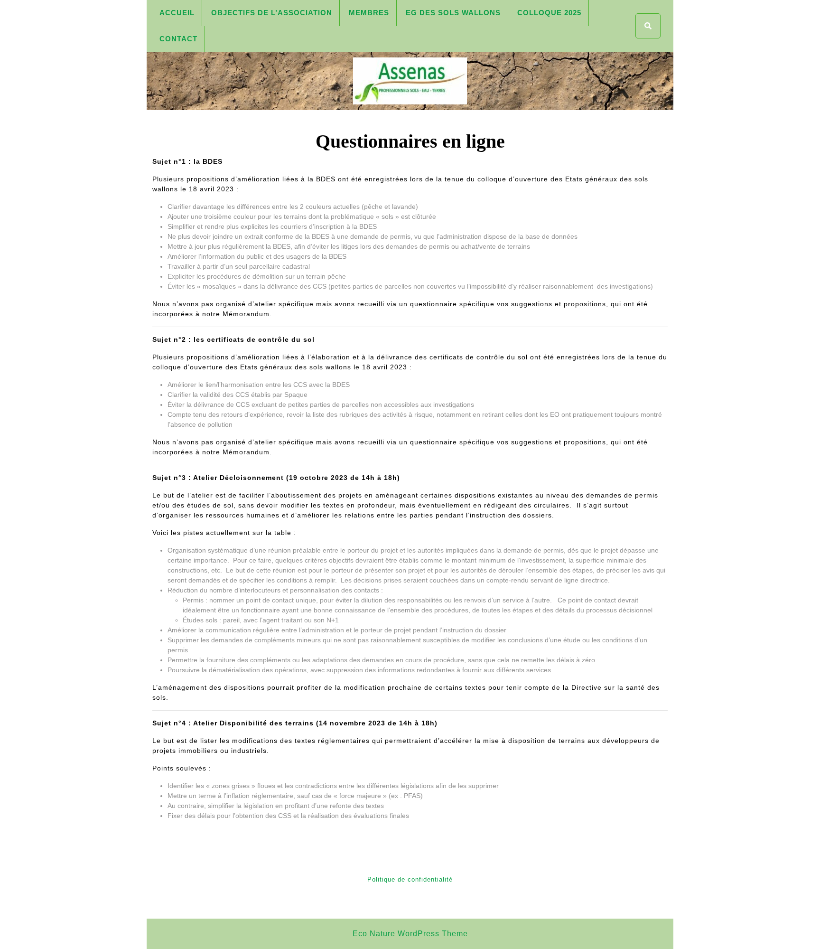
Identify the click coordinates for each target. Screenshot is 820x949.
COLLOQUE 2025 (549, 13)
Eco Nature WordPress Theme (410, 934)
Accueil (177, 13)
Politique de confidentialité (410, 879)
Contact (178, 39)
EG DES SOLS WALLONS (453, 13)
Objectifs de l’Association (271, 13)
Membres (369, 13)
